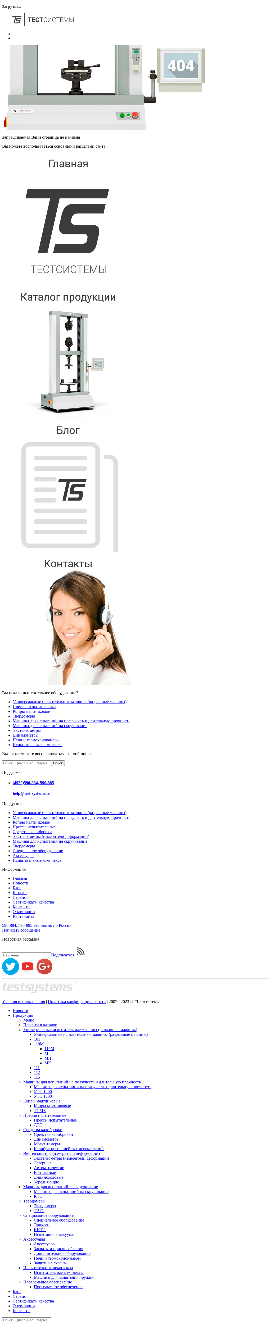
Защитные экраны (50, 1263)
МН (47, 1058)
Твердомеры (24, 716)
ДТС (38, 1125)
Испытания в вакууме (54, 1234)
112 (37, 1072)
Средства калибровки (32, 831)
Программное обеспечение (47, 1282)
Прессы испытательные (34, 706)
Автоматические (49, 1167)
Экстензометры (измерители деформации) (51, 836)
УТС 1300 (43, 1096)
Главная (20, 878)
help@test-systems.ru (32, 793)
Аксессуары (23, 855)
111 (37, 1067)
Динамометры (25, 735)
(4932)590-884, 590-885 (33, 783)
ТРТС (39, 1210)
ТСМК (40, 1110)
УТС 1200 (43, 1091)
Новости (20, 883)
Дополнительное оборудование (62, 1253)
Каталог (20, 892)
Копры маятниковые (31, 711)
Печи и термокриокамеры (36, 740)
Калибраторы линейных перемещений (69, 1148)
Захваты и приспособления (58, 1248)
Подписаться (63, 955)
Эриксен (41, 1225)
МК (47, 1063)
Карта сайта (23, 916)
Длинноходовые (48, 1177)
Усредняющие (46, 1182)
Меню (28, 1020)
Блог (17, 888)
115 (37, 1077)
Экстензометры (27, 730)
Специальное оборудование (38, 850)
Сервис (19, 897)
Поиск (58, 763)
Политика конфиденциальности (77, 1001)
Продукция (23, 1015)
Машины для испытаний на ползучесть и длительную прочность (71, 721)
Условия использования (23, 1001)
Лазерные (42, 1163)
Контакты (21, 907)
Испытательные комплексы (37, 744)
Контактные (45, 1172)
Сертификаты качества (33, 902)
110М (39, 1044)
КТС (38, 1196)
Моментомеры (47, 1144)
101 (37, 1039)
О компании (24, 911)
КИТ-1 (40, 1229)
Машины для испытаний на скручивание (50, 725)
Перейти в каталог (40, 1025)
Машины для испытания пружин (64, 1277)
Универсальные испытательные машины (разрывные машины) (70, 702)
